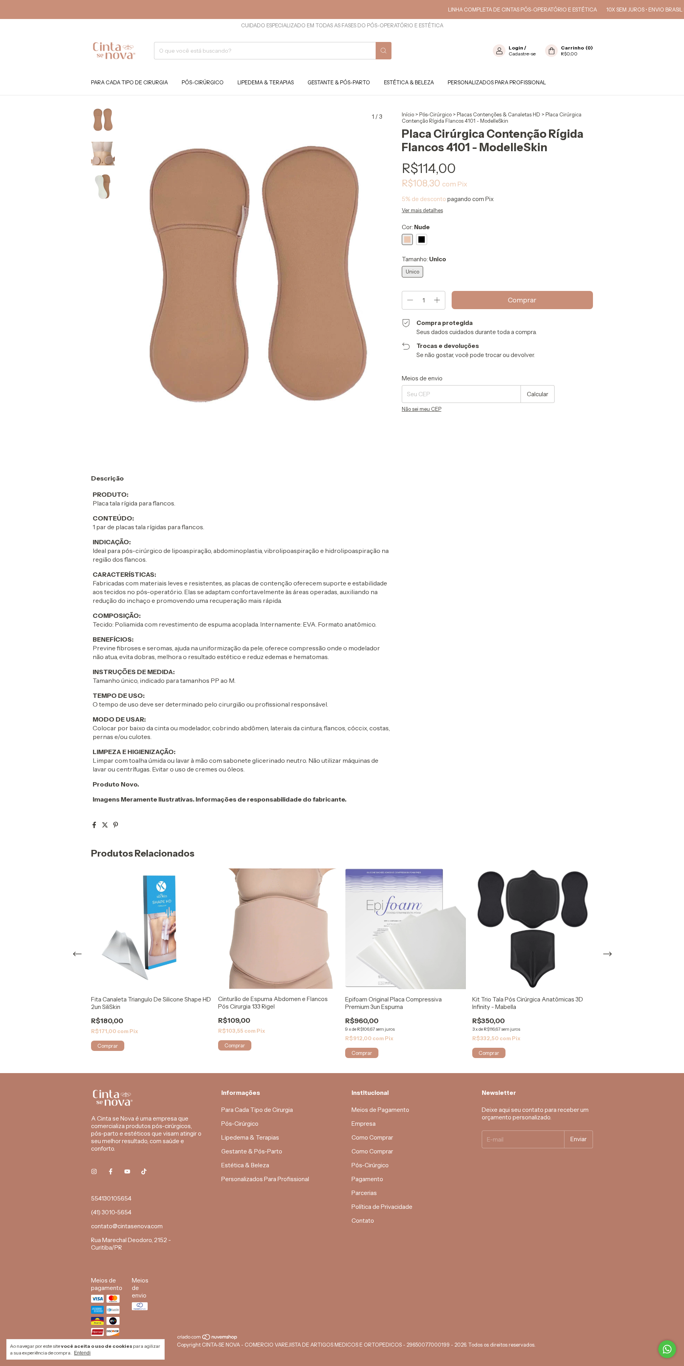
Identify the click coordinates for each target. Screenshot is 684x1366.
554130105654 (111, 1198)
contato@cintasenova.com (127, 1226)
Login (516, 48)
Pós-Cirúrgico (203, 82)
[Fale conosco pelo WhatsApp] (667, 1349)
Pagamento (367, 1179)
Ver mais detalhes (422, 210)
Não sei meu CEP (421, 409)
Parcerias (364, 1193)
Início (408, 114)
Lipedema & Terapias (266, 82)
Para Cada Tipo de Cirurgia (129, 82)
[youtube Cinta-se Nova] (127, 1172)
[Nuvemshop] (207, 1338)
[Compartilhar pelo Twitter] (105, 825)
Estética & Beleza (409, 82)
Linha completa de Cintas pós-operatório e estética (499, 9)
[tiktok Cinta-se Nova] (144, 1172)
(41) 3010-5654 (111, 1212)
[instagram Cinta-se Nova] (94, 1172)
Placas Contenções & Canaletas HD (498, 114)
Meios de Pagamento (380, 1109)
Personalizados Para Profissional (497, 82)
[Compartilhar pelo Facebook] (95, 825)
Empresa (364, 1123)
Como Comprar (372, 1137)
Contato (363, 1220)
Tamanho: (424, 259)
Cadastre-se (522, 54)
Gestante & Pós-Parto (339, 82)
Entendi (82, 1353)
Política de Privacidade (382, 1206)
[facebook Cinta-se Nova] (111, 1172)
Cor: (416, 227)
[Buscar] (383, 50)
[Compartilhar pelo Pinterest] (115, 825)
